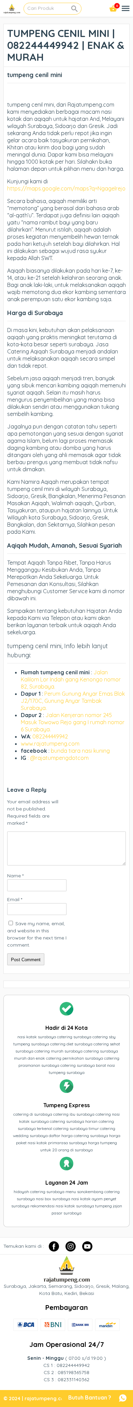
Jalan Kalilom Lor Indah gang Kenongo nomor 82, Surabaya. (71, 679)
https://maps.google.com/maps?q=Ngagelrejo (66, 188)
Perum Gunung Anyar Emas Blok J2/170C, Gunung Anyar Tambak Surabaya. (73, 700)
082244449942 (50, 736)
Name (15, 876)
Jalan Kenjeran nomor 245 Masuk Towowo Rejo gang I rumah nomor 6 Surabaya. (72, 722)
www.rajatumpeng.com (50, 743)
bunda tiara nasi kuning (81, 750)
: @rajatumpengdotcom (58, 757)
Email (14, 899)
